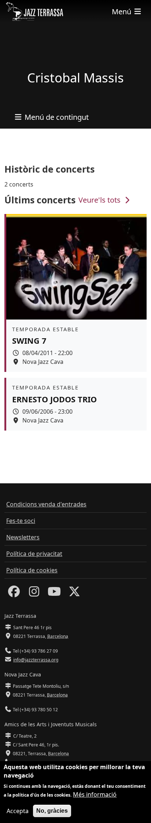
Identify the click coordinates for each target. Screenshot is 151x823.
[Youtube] (54, 594)
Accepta (18, 811)
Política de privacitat (34, 554)
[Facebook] (14, 594)
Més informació (95, 794)
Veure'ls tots (100, 200)
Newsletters (23, 537)
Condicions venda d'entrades (46, 504)
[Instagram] (34, 594)
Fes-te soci (20, 521)
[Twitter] (74, 594)
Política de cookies (32, 570)
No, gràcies (52, 811)
